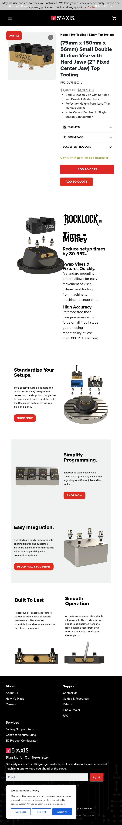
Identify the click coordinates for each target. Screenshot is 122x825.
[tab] (61, 199)
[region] (41, 802)
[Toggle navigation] (10, 18)
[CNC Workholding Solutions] (63, 17)
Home (64, 34)
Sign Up (96, 777)
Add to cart (87, 169)
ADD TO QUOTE (76, 181)
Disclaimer (89, 815)
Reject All (41, 811)
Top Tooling (78, 34)
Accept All (62, 811)
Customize (21, 811)
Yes (89, 7)
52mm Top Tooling (101, 34)
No (94, 7)
